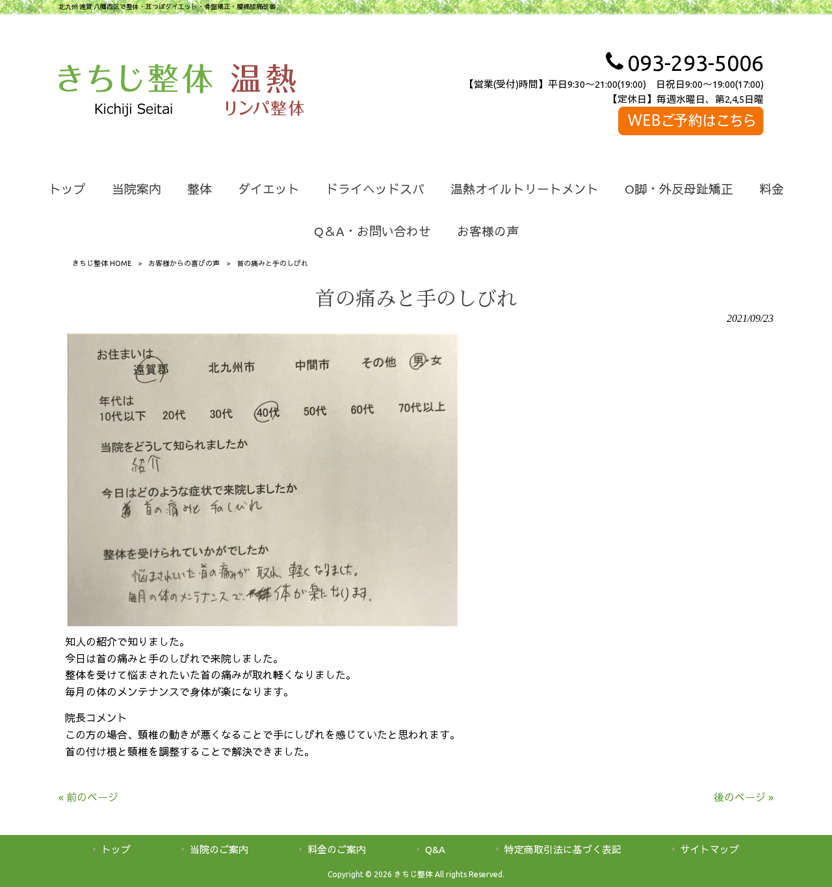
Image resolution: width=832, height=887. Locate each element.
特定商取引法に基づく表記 (562, 849)
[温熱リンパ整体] (265, 92)
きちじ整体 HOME (101, 263)
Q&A (435, 849)
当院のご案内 (219, 849)
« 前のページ (88, 797)
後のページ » (744, 797)
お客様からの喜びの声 (184, 263)
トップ (116, 849)
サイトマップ (710, 849)
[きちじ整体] (135, 92)
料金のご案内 (336, 849)
